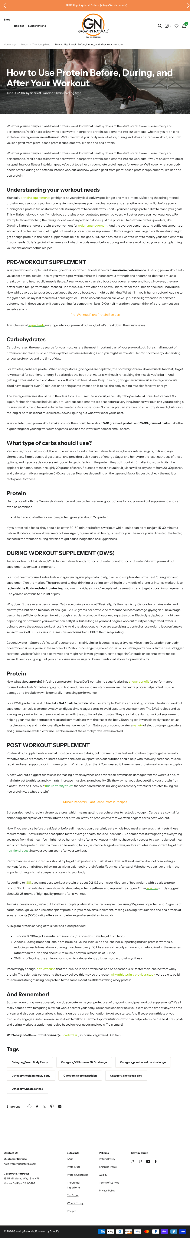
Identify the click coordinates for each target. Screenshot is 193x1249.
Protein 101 (73, 1167)
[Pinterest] (140, 1161)
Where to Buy (75, 1203)
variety (138, 725)
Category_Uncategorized (27, 1088)
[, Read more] (168, 26)
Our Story (72, 1195)
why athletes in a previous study (133, 974)
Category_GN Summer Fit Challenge (84, 1062)
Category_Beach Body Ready (30, 1062)
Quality (103, 1174)
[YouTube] (148, 1161)
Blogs (24, 44)
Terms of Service (109, 1182)
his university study (59, 786)
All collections (7, 24)
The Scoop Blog (41, 44)
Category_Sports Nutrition (80, 1075)
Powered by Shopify (47, 1231)
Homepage (10, 44)
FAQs (70, 1159)
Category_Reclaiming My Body (31, 1075)
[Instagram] (132, 1161)
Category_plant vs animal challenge (143, 1062)
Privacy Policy (107, 1190)
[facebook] (156, 1161)
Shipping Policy (108, 1167)
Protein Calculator (77, 1174)
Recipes (19, 25)
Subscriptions (37, 25)
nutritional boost (18, 850)
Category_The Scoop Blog (126, 1075)
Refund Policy (107, 1159)
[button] (3, 5)
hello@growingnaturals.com (20, 1164)
